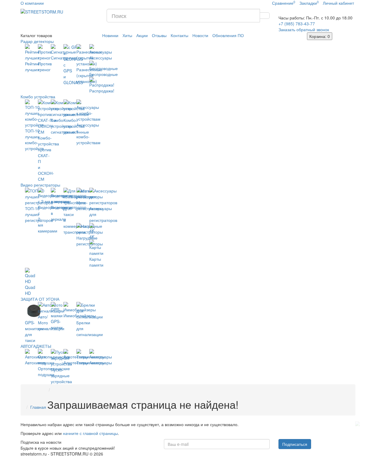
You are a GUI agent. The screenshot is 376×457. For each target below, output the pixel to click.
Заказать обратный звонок (303, 29)
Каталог (36, 35)
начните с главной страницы (90, 433)
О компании (32, 3)
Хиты (127, 35)
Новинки (110, 35)
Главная (38, 407)
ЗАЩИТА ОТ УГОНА (40, 299)
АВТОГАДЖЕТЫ (36, 346)
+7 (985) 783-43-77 (296, 23)
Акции (142, 35)
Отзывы (159, 35)
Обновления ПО (228, 35)
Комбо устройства (38, 96)
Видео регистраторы (40, 185)
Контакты (179, 35)
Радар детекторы (37, 41)
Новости (200, 35)
